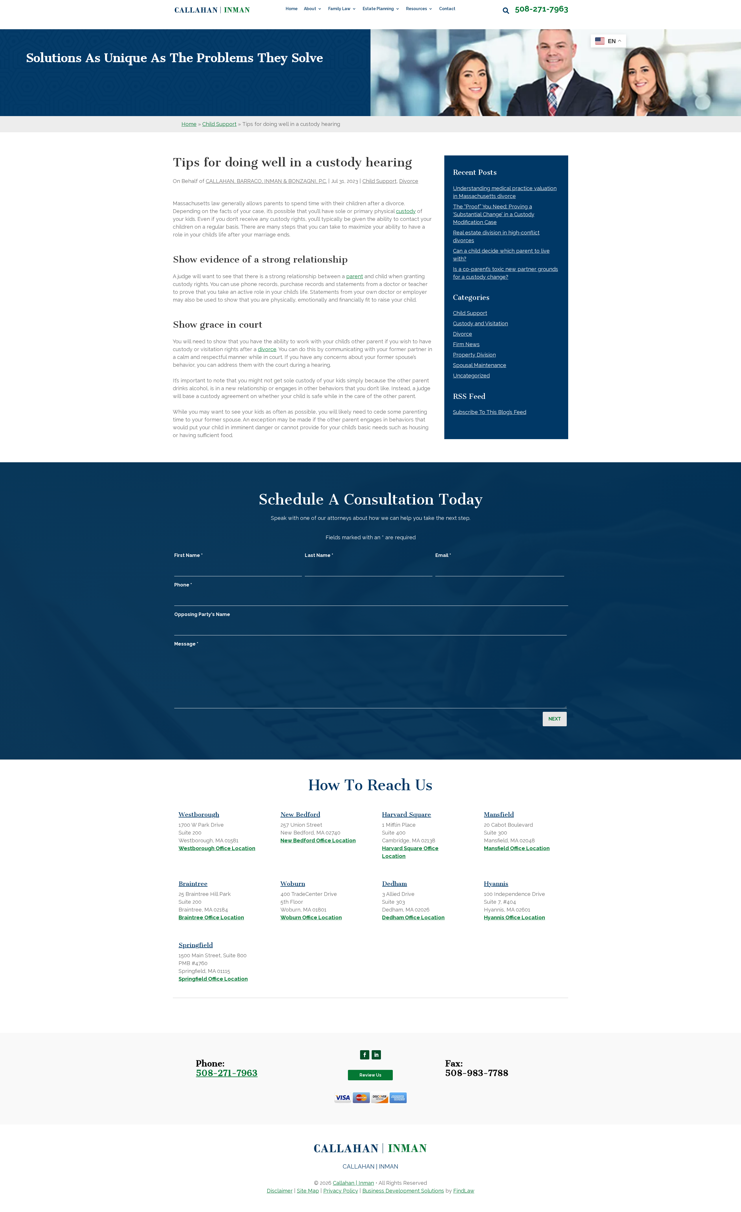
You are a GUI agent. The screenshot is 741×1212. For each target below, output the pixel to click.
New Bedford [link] (300, 814)
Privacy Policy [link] (340, 1191)
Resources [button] (416, 9)
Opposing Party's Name (202, 614)
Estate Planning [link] (378, 9)
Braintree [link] (193, 883)
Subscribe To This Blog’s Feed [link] (489, 412)
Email (443, 555)
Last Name (319, 555)
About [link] (310, 9)
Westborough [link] (199, 814)
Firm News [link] (466, 344)
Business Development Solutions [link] (403, 1191)
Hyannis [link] (496, 883)
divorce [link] (267, 349)
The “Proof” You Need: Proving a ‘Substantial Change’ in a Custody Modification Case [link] (493, 214)
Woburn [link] (292, 883)
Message (186, 644)
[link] (212, 10)
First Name (188, 555)
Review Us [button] (370, 1075)
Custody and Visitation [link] (480, 323)
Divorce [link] (408, 181)
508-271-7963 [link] (541, 9)
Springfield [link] (196, 945)
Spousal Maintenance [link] (479, 365)
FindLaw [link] (463, 1191)
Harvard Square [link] (406, 814)
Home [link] (292, 9)
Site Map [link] (308, 1191)
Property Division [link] (474, 355)
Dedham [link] (394, 883)
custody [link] (406, 211)
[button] (364, 1054)
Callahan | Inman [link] (353, 1183)
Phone (183, 585)
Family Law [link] (339, 9)
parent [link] (354, 276)
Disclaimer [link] (280, 1191)
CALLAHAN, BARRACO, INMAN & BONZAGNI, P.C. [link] (266, 181)
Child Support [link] (379, 181)
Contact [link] (447, 9)
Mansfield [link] (499, 814)
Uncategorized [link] (471, 376)
